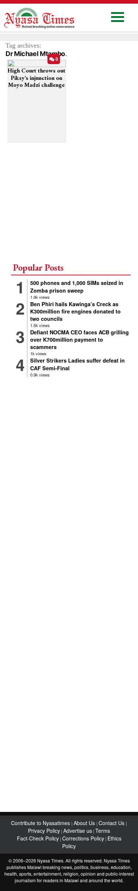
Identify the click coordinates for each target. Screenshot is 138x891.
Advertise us (77, 830)
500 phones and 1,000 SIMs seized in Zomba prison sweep (76, 286)
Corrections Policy (83, 838)
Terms (102, 830)
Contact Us (112, 823)
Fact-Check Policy (38, 838)
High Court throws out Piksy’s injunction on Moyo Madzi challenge (36, 77)
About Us (85, 823)
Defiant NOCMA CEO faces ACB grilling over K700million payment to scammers (79, 339)
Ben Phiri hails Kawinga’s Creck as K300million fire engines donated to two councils (75, 311)
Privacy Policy (44, 830)
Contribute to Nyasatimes (41, 823)
